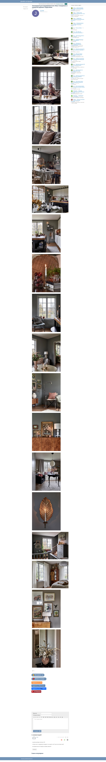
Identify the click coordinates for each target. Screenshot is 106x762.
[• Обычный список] (43, 717)
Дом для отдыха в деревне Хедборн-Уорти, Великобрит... (76, 54)
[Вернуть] (36, 717)
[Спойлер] (58, 717)
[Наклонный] (40, 717)
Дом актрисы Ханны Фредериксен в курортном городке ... (77, 82)
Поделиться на (39, 688)
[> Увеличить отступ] (49, 717)
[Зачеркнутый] (42, 717)
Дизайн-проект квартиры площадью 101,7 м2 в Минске (78, 13)
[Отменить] (34, 717)
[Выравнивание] (60, 717)
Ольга (74, 7)
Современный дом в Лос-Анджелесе (78, 40)
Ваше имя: (35, 713)
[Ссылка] (57, 717)
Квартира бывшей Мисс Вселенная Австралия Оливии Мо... (77, 8)
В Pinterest (37, 691)
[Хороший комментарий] (64, 740)
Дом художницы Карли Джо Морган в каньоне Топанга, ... (78, 87)
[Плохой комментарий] (61, 740)
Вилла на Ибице (79, 27)
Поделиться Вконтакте (38, 685)
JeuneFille (42, 10)
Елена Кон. (75, 90)
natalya (74, 99)
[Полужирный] (38, 717)
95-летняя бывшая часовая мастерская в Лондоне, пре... (77, 24)
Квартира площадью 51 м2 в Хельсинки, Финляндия (78, 49)
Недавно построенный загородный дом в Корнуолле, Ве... (77, 59)
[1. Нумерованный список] (45, 717)
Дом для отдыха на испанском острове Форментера (77, 70)
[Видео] (53, 717)
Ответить (34, 749)
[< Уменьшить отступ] (47, 717)
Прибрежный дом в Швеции (78, 96)
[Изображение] (51, 717)
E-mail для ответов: (36, 715)
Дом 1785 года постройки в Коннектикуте (78, 32)
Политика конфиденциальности (26, 758)
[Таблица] (55, 717)
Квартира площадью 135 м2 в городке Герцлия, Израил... (78, 65)
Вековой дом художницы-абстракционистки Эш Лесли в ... (77, 19)
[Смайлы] (62, 717)
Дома (33, 8)
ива (74, 27)
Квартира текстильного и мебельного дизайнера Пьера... (78, 76)
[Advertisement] (78, 122)
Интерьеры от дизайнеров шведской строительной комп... (76, 44)
